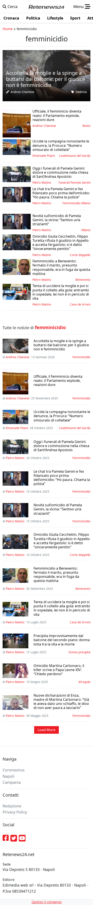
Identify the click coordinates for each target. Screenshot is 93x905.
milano (85, 230)
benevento (82, 280)
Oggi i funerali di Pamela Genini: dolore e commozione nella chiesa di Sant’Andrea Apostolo (61, 446)
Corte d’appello (80, 255)
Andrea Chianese (22, 92)
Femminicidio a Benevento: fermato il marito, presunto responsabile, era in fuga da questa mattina (56, 574)
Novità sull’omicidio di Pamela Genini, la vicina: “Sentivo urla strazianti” (58, 509)
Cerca (12, 6)
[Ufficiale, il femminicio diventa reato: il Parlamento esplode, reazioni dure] (17, 123)
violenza (81, 92)
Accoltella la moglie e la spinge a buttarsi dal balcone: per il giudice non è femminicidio (61, 345)
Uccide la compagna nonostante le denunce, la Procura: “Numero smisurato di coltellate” (62, 416)
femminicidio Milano (76, 203)
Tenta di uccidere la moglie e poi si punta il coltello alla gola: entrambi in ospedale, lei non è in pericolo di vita (62, 608)
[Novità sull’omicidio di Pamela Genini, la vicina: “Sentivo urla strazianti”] (17, 221)
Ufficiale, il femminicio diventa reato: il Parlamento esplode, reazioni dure (58, 380)
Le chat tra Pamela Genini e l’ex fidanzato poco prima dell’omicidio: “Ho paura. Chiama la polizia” (62, 477)
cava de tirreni (80, 304)
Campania (12, 782)
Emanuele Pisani (43, 156)
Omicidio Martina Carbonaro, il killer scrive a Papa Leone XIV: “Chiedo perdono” (59, 670)
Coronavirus (13, 770)
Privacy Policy (15, 812)
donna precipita (79, 652)
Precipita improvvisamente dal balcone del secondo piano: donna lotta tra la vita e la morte (62, 640)
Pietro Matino (41, 183)
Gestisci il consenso (47, 902)
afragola (84, 682)
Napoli (8, 776)
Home (8, 28)
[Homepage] (46, 6)
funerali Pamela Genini (74, 183)
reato (86, 126)
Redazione (12, 806)
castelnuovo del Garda (74, 156)
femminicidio (81, 357)
